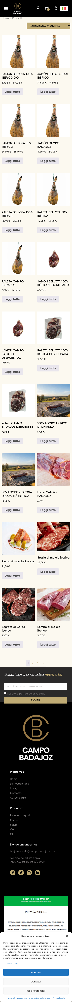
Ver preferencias (36, 990)
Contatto (16, 793)
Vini (12, 829)
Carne (14, 820)
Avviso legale (59, 998)
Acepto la (26, 693)
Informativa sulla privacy (40, 998)
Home (5, 18)
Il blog (13, 788)
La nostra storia (19, 783)
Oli (11, 834)
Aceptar (36, 972)
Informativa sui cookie (17, 998)
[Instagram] (29, 872)
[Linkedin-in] (37, 872)
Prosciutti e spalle (20, 815)
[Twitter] (21, 872)
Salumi (14, 824)
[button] (67, 936)
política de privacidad (32, 693)
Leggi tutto (12, 92)
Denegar (36, 981)
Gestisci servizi (11, 963)
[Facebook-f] (12, 872)
